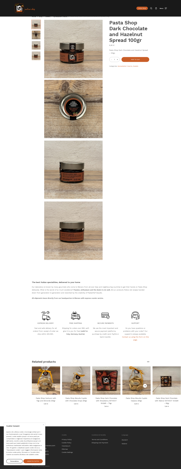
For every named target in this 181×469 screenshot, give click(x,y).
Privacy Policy (67, 439)
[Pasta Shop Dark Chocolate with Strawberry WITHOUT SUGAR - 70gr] (106, 380)
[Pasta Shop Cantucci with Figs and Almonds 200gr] (46, 380)
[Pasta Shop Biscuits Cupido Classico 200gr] (136, 380)
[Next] (145, 386)
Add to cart (135, 59)
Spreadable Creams (60, 17)
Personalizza (14, 461)
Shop (41, 17)
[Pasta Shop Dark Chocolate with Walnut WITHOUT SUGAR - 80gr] (167, 380)
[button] (163, 8)
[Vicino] (43, 424)
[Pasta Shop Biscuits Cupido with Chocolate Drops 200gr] (76, 380)
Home (34, 17)
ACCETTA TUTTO (33, 461)
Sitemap (65, 449)
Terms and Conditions (100, 439)
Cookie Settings (67, 452)
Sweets (48, 17)
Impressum (66, 446)
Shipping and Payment (100, 443)
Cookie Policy (66, 443)
